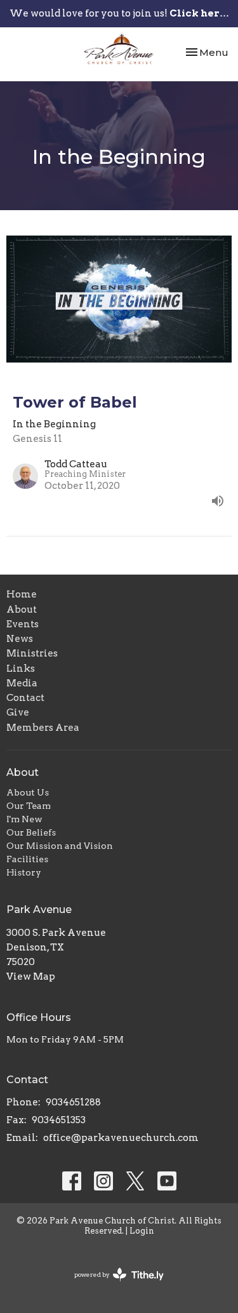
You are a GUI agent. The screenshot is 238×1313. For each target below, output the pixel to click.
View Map (30, 976)
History (23, 872)
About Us (27, 792)
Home (21, 594)
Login (141, 1231)
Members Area (42, 727)
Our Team (28, 806)
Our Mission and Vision (59, 846)
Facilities (27, 859)
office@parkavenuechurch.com (121, 1137)
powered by (112, 1285)
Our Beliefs (31, 832)
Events (22, 624)
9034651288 (73, 1102)
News (19, 638)
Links (20, 668)
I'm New (24, 819)
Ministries (32, 653)
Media (21, 683)
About (21, 609)
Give (17, 712)
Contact (25, 697)
